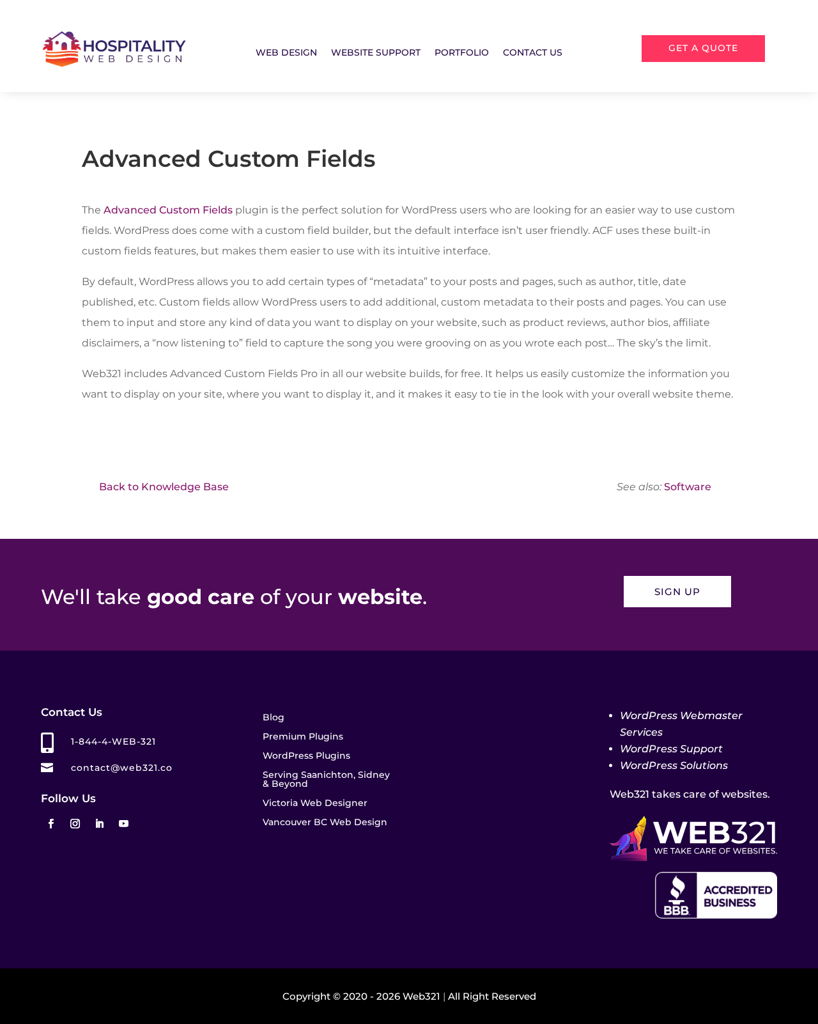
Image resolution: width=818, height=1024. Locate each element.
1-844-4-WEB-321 (113, 741)
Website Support (376, 53)
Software (687, 487)
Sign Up (677, 592)
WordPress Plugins (306, 756)
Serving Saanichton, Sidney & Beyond (326, 779)
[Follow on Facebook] (50, 824)
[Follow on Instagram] (74, 824)
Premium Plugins (303, 737)
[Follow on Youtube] (123, 824)
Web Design (286, 53)
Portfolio (462, 53)
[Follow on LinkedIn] (99, 824)
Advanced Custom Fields (168, 210)
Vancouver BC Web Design (325, 823)
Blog (273, 718)
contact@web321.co (122, 767)
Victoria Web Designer (315, 803)
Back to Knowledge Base (164, 487)
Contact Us (532, 53)
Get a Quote (703, 48)
